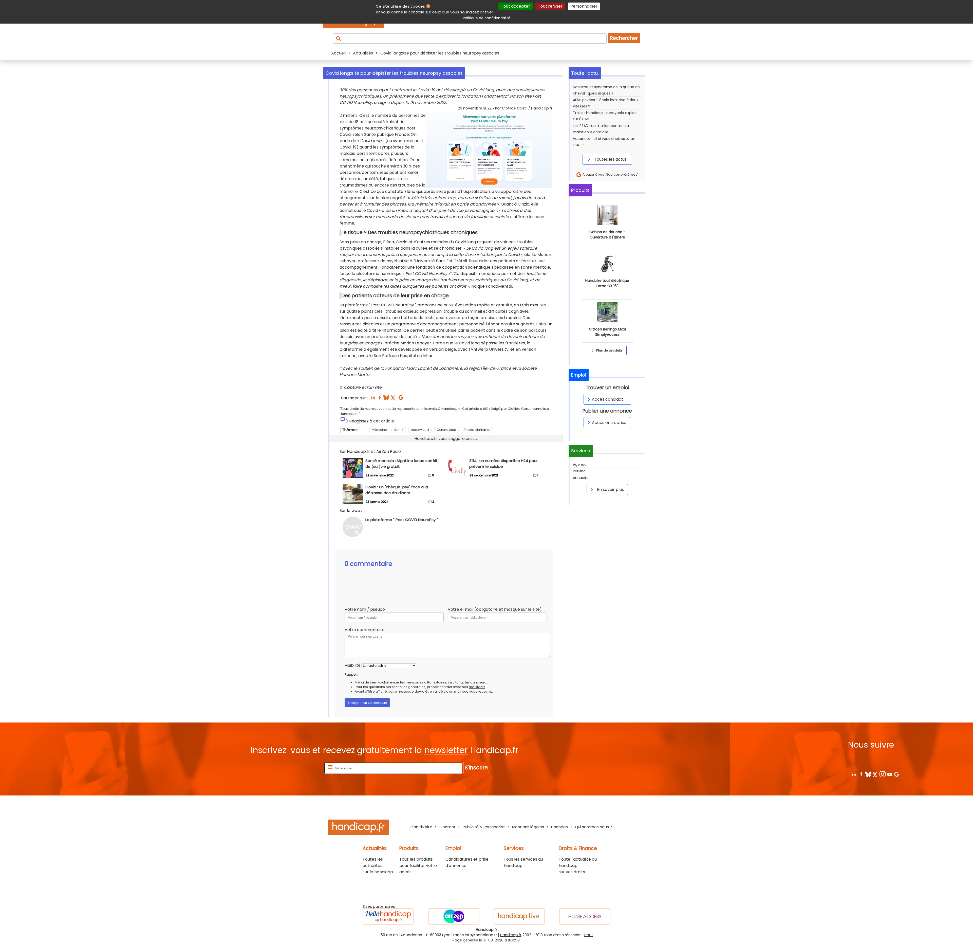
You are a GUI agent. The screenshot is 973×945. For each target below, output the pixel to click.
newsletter (446, 750)
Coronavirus (446, 430)
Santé (398, 430)
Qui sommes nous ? (593, 826)
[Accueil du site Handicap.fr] (358, 828)
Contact (447, 826)
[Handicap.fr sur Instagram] (882, 774)
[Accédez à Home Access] (584, 916)
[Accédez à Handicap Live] (519, 916)
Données (559, 826)
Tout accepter (515, 6)
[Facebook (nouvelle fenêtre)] (380, 399)
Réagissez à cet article (371, 421)
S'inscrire (476, 767)
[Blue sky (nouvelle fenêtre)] (386, 399)
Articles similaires (476, 430)
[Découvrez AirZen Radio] (453, 916)
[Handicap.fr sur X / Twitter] (875, 774)
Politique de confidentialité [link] (486, 18)
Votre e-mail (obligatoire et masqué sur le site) (495, 609)
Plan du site (421, 826)
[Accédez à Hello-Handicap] (388, 916)
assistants (477, 687)
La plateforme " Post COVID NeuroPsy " (378, 305)
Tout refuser (550, 6)
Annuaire (581, 477)
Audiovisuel (420, 430)
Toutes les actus (610, 159)
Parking (579, 471)
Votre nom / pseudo (365, 609)
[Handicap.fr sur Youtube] (889, 774)
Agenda (580, 464)
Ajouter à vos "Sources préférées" (610, 174)
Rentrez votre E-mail (303, 768)
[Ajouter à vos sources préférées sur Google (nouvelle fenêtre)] (401, 399)
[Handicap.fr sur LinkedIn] (854, 774)
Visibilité (353, 665)
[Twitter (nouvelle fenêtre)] (394, 399)
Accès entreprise (609, 422)
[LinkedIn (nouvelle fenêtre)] (373, 399)
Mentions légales (528, 826)
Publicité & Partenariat (484, 826)
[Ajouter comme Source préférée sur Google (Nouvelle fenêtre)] (897, 774)
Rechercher (624, 38)
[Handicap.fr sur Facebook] (861, 774)
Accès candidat (607, 399)
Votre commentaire (365, 630)
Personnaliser (583, 6)
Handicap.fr (510, 934)
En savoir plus (610, 489)
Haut (588, 934)
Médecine (379, 430)
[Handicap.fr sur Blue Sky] (868, 774)
